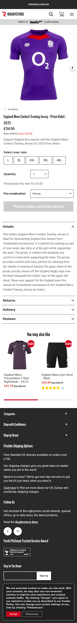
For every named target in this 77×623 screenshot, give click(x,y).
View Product (20, 391)
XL (19, 160)
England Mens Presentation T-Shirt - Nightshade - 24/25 (17, 378)
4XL (59, 160)
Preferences (32, 614)
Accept (13, 614)
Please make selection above (39, 206)
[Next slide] (72, 67)
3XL (45, 160)
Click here (10, 488)
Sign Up (44, 575)
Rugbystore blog (26, 522)
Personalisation (15, 193)
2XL (32, 160)
